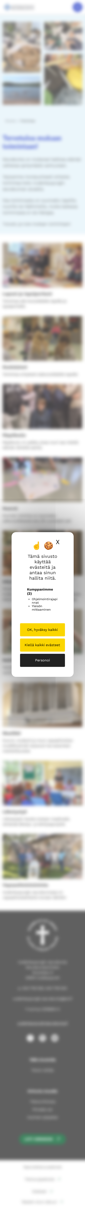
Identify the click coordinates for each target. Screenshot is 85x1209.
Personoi (42, 660)
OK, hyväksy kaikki (42, 630)
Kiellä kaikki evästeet (42, 645)
